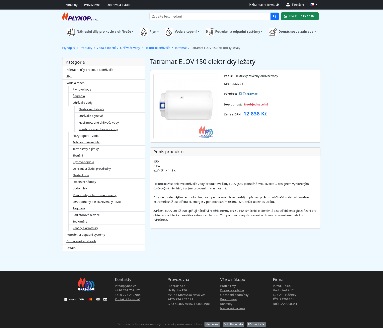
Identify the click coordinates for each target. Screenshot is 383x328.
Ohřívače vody (130, 48)
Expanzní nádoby (84, 182)
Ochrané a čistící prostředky (92, 168)
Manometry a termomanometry (94, 195)
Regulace (79, 208)
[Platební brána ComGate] (86, 298)
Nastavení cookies (232, 308)
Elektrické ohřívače (157, 48)
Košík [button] (301, 16)
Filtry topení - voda (86, 136)
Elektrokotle (81, 175)
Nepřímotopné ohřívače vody (99, 122)
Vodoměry (80, 188)
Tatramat (181, 48)
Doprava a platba (118, 5)
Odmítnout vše (233, 324)
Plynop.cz (68, 48)
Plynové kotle (82, 89)
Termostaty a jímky (86, 149)
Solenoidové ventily (86, 142)
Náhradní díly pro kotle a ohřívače (104, 31)
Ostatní (71, 248)
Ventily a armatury (85, 228)
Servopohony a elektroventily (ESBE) (97, 202)
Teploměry (80, 221)
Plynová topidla (83, 162)
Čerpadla (79, 96)
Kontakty (71, 5)
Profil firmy (228, 286)
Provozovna (92, 5)
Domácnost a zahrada (296, 31)
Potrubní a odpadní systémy (237, 31)
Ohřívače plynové (91, 116)
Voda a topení (186, 31)
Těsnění (78, 155)
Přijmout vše (256, 324)
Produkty (86, 48)
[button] (314, 5)
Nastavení (212, 324)
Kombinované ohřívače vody (98, 129)
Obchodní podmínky (234, 295)
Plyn (152, 31)
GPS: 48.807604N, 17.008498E (189, 304)
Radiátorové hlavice (86, 215)
